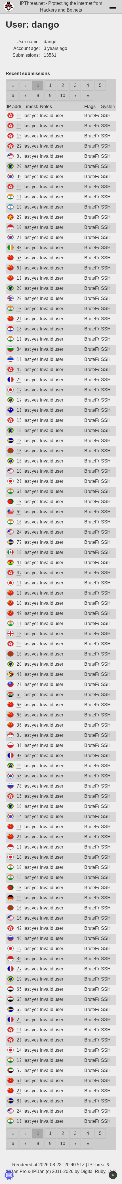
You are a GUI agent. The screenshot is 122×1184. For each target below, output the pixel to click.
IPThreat (97, 1164)
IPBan (38, 1171)
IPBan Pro (16, 1171)
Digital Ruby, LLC (98, 1171)
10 (62, 95)
